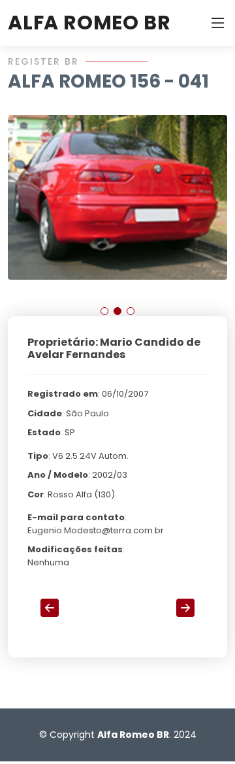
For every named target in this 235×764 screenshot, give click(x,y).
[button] (104, 311)
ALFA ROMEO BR (89, 22)
